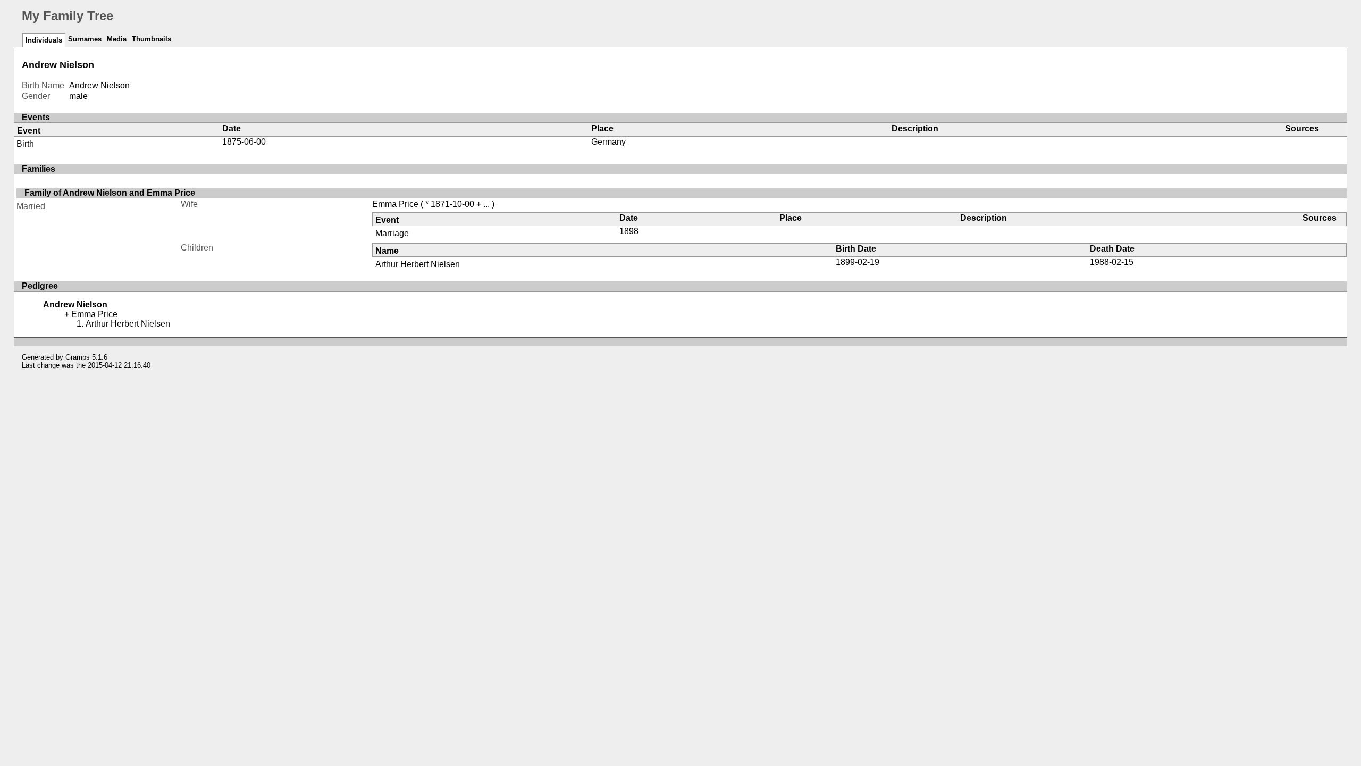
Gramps (77, 357)
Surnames (85, 39)
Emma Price (395, 204)
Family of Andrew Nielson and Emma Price (109, 192)
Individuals (44, 40)
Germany (608, 141)
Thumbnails (151, 39)
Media (117, 39)
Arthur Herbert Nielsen (417, 264)
